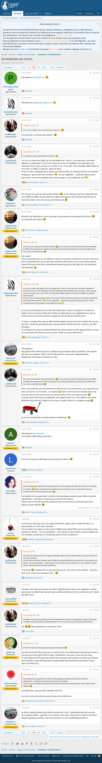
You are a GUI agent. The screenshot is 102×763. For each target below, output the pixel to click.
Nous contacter (44, 756)
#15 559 (96, 669)
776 (23, 67)
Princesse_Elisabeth (10, 88)
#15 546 (96, 212)
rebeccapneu (10, 683)
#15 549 (96, 344)
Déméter (10, 203)
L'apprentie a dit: (29, 152)
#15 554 (96, 519)
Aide (87, 756)
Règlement (56, 756)
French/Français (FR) (26, 756)
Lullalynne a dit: (29, 125)
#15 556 (96, 584)
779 (38, 67)
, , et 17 (37, 182)
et (35, 470)
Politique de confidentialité (73, 756)
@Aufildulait (28, 130)
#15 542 (96, 98)
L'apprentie (10, 225)
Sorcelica (6, 63)
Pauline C (10, 358)
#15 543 (96, 120)
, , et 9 (37, 422)
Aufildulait (10, 134)
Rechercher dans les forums (31, 18)
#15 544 (96, 146)
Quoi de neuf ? (32, 13)
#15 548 (96, 279)
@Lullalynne (38, 77)
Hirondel (10, 490)
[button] (41, 13)
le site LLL (22, 49)
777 (28, 67)
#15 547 (96, 237)
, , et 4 (37, 337)
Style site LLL (9, 756)
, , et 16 (36, 512)
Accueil (6, 13)
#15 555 (96, 546)
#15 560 (96, 708)
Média (47, 13)
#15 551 (96, 429)
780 (43, 67)
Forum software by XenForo (51, 761)
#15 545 (96, 189)
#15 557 (96, 610)
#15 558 (96, 638)
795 (52, 67)
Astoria (10, 443)
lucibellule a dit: (29, 643)
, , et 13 (37, 363)
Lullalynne (10, 160)
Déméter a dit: (28, 242)
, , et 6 (36, 230)
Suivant (60, 67)
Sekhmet (10, 652)
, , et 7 (38, 272)
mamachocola (11, 111)
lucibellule (10, 468)
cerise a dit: (27, 551)
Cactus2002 (10, 598)
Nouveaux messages (9, 18)
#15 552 (96, 454)
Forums (17, 13)
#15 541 (96, 73)
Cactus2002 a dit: (29, 615)
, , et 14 (38, 205)
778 (33, 67)
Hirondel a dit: (28, 674)
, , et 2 (40, 701)
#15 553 (96, 477)
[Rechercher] (98, 13)
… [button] (19, 67)
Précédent (8, 67)
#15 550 (96, 369)
